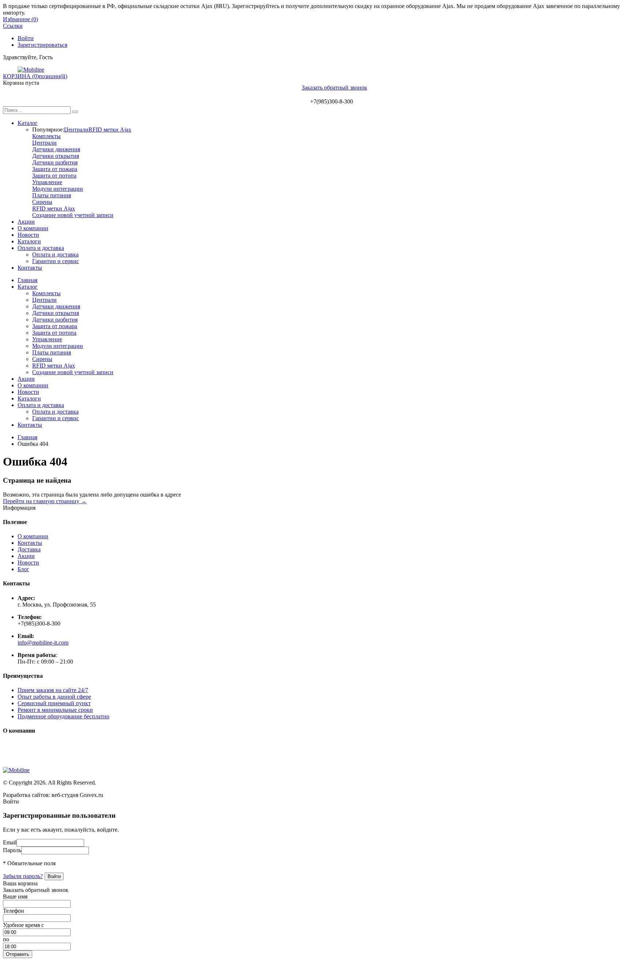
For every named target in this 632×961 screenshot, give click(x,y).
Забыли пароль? (23, 876)
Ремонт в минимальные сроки (55, 710)
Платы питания (51, 195)
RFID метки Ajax (110, 129)
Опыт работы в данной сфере (54, 697)
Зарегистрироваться (42, 45)
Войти (26, 38)
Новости (28, 235)
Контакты (30, 268)
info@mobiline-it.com (43, 642)
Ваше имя (15, 896)
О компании (33, 228)
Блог (23, 569)
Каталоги (29, 241)
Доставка (29, 549)
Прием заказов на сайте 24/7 (53, 690)
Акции (26, 222)
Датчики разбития (55, 162)
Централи (76, 129)
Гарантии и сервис (55, 261)
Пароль (12, 850)
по (6, 939)
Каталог (28, 123)
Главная (27, 280)
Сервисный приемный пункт (54, 703)
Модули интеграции (57, 189)
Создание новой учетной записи (72, 215)
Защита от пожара (54, 169)
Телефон (13, 911)
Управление (47, 182)
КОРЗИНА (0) (21, 76)
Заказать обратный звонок (334, 87)
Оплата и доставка (41, 248)
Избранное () (20, 19)
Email (9, 842)
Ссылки (13, 26)
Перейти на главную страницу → (45, 501)
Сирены (42, 202)
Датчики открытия (55, 156)
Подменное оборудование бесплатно (63, 716)
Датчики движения (56, 149)
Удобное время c (23, 925)
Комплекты (46, 136)
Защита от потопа (54, 175)
